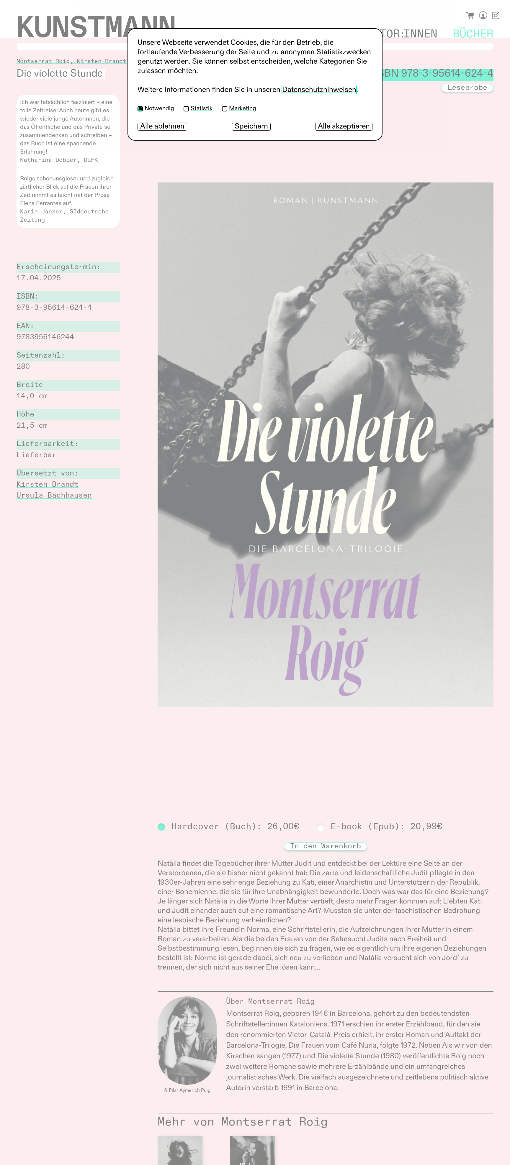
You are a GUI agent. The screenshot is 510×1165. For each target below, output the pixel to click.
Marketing (242, 109)
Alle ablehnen (162, 126)
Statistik (201, 109)
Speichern (251, 126)
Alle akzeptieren (344, 126)
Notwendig (159, 109)
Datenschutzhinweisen (319, 90)
